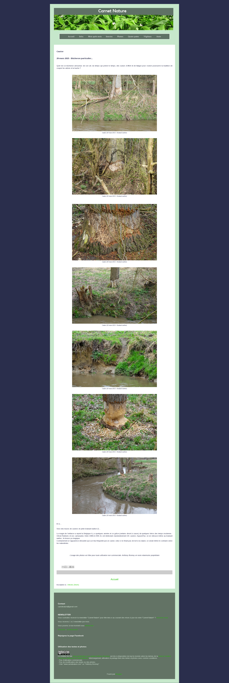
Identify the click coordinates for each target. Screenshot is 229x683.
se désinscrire (72, 630)
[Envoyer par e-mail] (63, 567)
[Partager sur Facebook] (70, 567)
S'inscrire (61, 630)
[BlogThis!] (65, 567)
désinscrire (89, 626)
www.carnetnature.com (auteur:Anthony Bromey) (91, 656)
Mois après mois (95, 36)
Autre (158, 36)
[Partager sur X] (68, 567)
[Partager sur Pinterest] (73, 567)
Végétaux (148, 36)
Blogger (119, 674)
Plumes (120, 36)
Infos (81, 36)
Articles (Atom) (73, 585)
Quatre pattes (133, 36)
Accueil (71, 36)
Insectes (109, 36)
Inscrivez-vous (162, 618)
